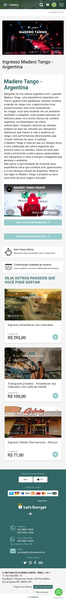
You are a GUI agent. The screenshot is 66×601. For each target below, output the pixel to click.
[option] (33, 38)
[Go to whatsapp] (58, 592)
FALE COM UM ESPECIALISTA (31, 236)
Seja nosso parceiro (43, 587)
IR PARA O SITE (56, 12)
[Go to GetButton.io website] (59, 598)
